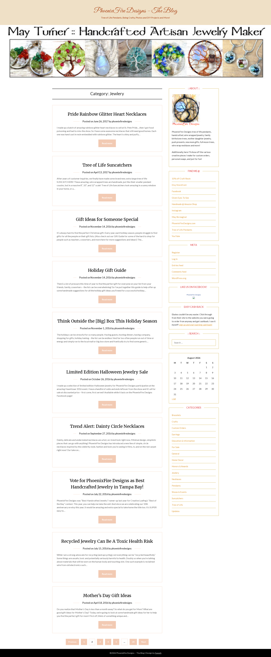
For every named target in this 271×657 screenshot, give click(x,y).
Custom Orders (179, 428)
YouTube (176, 236)
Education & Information (183, 441)
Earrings (176, 434)
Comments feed (179, 271)
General (175, 453)
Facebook (176, 191)
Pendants (176, 485)
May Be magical (179, 217)
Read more (107, 143)
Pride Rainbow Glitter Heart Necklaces (107, 114)
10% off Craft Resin (181, 178)
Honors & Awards (180, 466)
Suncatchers (177, 498)
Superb (158, 653)
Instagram (176, 210)
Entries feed (177, 265)
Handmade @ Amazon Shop (184, 204)
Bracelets (176, 415)
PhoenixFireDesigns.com (183, 223)
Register (176, 252)
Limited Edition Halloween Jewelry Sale (107, 372)
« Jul (174, 398)
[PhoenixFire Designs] (194, 298)
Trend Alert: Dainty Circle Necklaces (107, 426)
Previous (72, 642)
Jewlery (175, 473)
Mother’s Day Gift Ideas (107, 595)
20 (133, 642)
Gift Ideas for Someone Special (107, 219)
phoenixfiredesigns (122, 121)
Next (143, 642)
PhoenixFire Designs (194, 295)
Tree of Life (177, 505)
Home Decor (178, 460)
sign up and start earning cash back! (195, 324)
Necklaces (176, 479)
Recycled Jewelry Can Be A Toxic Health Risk (107, 541)
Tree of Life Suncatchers (107, 165)
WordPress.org (179, 278)
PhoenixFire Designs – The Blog (135, 11)
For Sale (175, 447)
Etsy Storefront (179, 185)
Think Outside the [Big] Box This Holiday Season (107, 321)
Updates (176, 511)
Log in (175, 259)
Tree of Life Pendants (182, 229)
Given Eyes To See (180, 197)
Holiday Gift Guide (107, 270)
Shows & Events (179, 492)
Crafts (175, 421)
